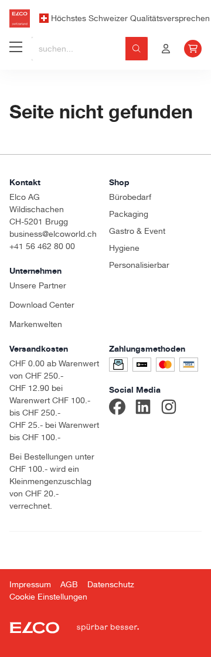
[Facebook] (117, 408)
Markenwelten (35, 324)
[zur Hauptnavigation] (15, 49)
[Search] (137, 48)
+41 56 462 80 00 (42, 246)
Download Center (41, 304)
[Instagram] (169, 408)
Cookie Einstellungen (48, 596)
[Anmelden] (166, 48)
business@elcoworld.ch (53, 234)
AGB (69, 584)
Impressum (30, 584)
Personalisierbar (139, 265)
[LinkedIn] (143, 408)
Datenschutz (110, 584)
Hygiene (124, 248)
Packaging (128, 214)
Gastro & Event (137, 231)
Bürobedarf (130, 197)
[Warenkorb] (193, 48)
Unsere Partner (37, 285)
